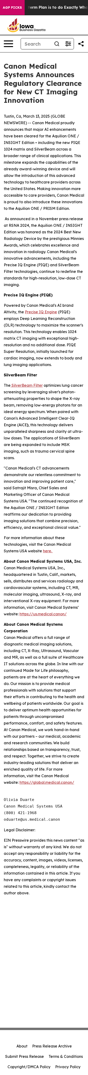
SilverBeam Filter (27, 385)
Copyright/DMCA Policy (29, 1066)
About (21, 1046)
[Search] (56, 43)
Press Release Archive (52, 1046)
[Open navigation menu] (8, 43)
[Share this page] (81, 43)
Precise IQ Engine (41, 312)
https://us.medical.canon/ (43, 614)
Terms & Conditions (66, 1056)
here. (48, 551)
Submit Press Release (24, 1056)
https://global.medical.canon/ (46, 782)
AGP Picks (12, 7)
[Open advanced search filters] (68, 43)
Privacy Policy (67, 1066)
